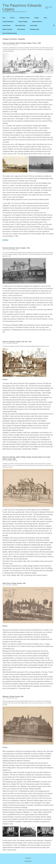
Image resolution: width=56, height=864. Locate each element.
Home (4, 17)
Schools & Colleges (22, 21)
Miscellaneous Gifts (34, 29)
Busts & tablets (33, 25)
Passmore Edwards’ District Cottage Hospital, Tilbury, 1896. (22, 43)
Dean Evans (15, 44)
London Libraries (6, 25)
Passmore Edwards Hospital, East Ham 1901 (17, 341)
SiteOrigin (27, 861)
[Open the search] (54, 25)
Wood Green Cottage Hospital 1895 (14, 583)
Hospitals (36, 17)
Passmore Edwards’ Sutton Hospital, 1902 (16, 248)
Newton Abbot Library (20, 25)
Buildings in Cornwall (24, 17)
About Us (12, 17)
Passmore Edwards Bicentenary (10, 33)
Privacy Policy (28, 858)
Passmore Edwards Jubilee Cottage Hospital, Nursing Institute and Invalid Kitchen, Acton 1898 (26, 458)
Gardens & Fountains (7, 29)
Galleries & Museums (37, 21)
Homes (45, 17)
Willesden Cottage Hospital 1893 (13, 696)
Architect (5, 240)
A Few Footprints (21, 29)
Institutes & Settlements (8, 21)
